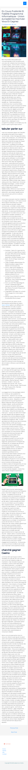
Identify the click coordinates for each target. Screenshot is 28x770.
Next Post (14, 732)
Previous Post (14, 728)
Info (3, 752)
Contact (4, 754)
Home (4, 749)
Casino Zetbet (6, 305)
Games (4, 750)
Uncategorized (6, 24)
